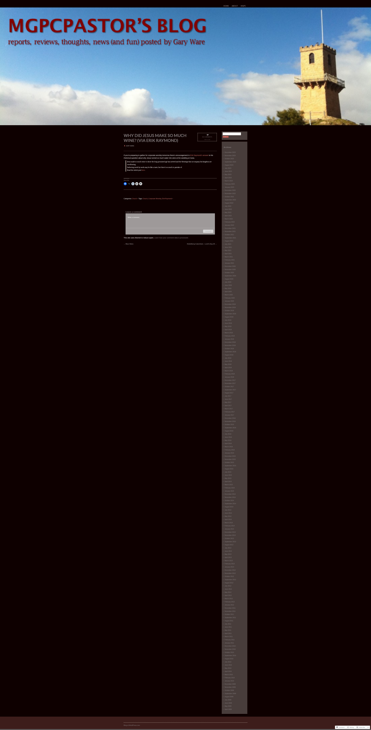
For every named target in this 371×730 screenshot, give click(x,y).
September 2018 (230, 352)
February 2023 (230, 184)
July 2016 (228, 434)
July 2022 (228, 206)
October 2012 (229, 576)
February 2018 (230, 374)
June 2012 (228, 589)
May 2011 (228, 630)
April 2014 (228, 519)
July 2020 (228, 282)
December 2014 (230, 494)
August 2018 (229, 355)
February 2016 (230, 450)
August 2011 (229, 621)
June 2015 (228, 475)
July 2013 (228, 548)
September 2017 (230, 390)
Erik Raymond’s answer (199, 155)
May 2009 (228, 706)
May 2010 (228, 668)
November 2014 (230, 497)
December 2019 (230, 304)
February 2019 (230, 336)
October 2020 (229, 272)
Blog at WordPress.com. (132, 725)
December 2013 (230, 532)
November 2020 (230, 269)
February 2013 (230, 564)
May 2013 (228, 554)
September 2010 (230, 655)
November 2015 (230, 459)
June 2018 (228, 361)
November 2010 (230, 649)
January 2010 (229, 681)
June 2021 (228, 247)
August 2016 (229, 431)
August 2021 (229, 241)
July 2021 (228, 244)
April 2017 (228, 405)
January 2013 (229, 567)
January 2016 (229, 453)
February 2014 (230, 526)
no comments (207, 137)
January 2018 (229, 377)
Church (134, 198)
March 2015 (229, 484)
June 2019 (228, 323)
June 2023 (228, 171)
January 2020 (229, 301)
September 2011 (230, 617)
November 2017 (230, 383)
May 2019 (228, 326)
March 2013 (229, 560)
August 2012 (229, 583)
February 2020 (230, 298)
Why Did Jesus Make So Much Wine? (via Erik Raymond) (155, 138)
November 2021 (230, 231)
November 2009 (230, 687)
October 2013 (229, 538)
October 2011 (229, 614)
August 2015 (229, 469)
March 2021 (229, 257)
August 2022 (229, 203)
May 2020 (228, 288)
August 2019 (229, 317)
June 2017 (228, 399)
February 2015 (230, 488)
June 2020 (228, 285)
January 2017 (229, 415)
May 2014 (228, 516)
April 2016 (228, 443)
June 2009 (228, 703)
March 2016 (229, 446)
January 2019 (229, 339)
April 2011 (228, 633)
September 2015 (230, 465)
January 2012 (229, 605)
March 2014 (229, 522)
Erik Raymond (167, 198)
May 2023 (228, 174)
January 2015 (229, 491)
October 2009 (229, 690)
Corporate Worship (154, 198)
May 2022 (228, 212)
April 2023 (228, 178)
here (143, 170)
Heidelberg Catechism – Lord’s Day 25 (202, 244)
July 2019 (228, 320)
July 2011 (228, 624)
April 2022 (228, 215)
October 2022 (229, 197)
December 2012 (230, 570)
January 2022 (229, 225)
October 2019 (229, 310)
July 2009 (228, 700)
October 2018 (229, 348)
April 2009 (228, 709)
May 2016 (228, 440)
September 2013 (230, 541)
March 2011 (229, 636)
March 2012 (229, 598)
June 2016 (228, 437)
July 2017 (228, 396)
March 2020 (229, 295)
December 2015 (230, 456)
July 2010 (228, 662)
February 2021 (230, 260)
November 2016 (230, 421)
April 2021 (228, 253)
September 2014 (230, 503)
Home (226, 6)
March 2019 (229, 333)
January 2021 (229, 263)
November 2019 (230, 307)
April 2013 (228, 557)
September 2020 (230, 276)
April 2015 (228, 481)
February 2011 (230, 640)
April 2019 (228, 329)
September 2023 (230, 162)
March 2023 (229, 181)
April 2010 (228, 671)
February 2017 (230, 412)
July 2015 (228, 472)
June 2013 (228, 551)
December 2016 (230, 418)
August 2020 (229, 279)
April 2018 (228, 367)
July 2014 (228, 510)
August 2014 (229, 507)
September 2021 (230, 238)
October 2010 (229, 652)
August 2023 (229, 165)
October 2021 (229, 234)
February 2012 (230, 602)
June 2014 (228, 513)
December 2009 (230, 684)
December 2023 (230, 152)
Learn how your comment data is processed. (171, 238)
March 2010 (229, 674)
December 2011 (230, 608)
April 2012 (228, 595)
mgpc (243, 6)
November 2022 (230, 193)
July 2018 (228, 358)
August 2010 (229, 659)
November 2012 (230, 573)
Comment (208, 231)
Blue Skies (128, 244)
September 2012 (230, 579)
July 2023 (228, 168)
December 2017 (230, 380)
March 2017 (229, 409)
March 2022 (229, 219)
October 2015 (229, 462)
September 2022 (230, 200)
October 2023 (229, 158)
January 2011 (229, 643)
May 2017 (228, 402)
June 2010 (228, 665)
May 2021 (228, 250)
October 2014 (229, 500)
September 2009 (230, 693)
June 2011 (228, 627)
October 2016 (229, 424)
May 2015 (228, 478)
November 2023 (230, 155)
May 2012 (228, 592)
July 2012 (228, 586)
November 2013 (230, 535)
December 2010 (230, 646)
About (235, 6)
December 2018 (230, 342)
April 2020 (228, 291)
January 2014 (229, 529)
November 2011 (230, 611)
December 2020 (230, 266)
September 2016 (230, 428)
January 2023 (229, 187)
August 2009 (229, 696)
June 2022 (228, 209)
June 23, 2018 (207, 139)
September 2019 (230, 314)
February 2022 (230, 222)
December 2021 (230, 228)
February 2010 (230, 677)
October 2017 (229, 386)
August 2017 (229, 393)
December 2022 (230, 190)
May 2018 (228, 364)
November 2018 (230, 345)
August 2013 (229, 545)
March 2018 (229, 371)
